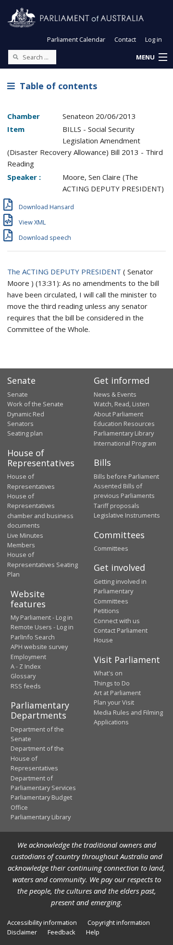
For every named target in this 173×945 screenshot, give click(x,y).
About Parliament (118, 414)
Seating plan (25, 433)
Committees (111, 548)
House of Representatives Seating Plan (42, 564)
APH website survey (39, 646)
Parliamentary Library (124, 433)
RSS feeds (26, 686)
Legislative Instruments (127, 515)
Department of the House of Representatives (37, 758)
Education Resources (124, 423)
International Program (125, 443)
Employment (28, 656)
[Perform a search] (15, 56)
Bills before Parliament (126, 476)
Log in (153, 39)
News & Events (115, 394)
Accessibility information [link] (42, 922)
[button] (151, 57)
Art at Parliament (117, 692)
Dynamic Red (25, 414)
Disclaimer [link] (22, 932)
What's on (108, 673)
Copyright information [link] (118, 922)
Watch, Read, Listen (121, 404)
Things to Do (112, 683)
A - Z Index (26, 666)
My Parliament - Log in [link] (42, 617)
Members (21, 545)
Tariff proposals (116, 505)
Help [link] (92, 932)
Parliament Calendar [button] (76, 39)
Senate (17, 394)
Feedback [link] (61, 932)
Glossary (23, 676)
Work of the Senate (35, 404)
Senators (20, 423)
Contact (125, 39)
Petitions (106, 610)
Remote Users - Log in (42, 627)
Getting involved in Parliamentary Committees (120, 591)
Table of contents (56, 86)
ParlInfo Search (33, 637)
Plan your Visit (114, 702)
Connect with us (117, 620)
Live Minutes (25, 535)
